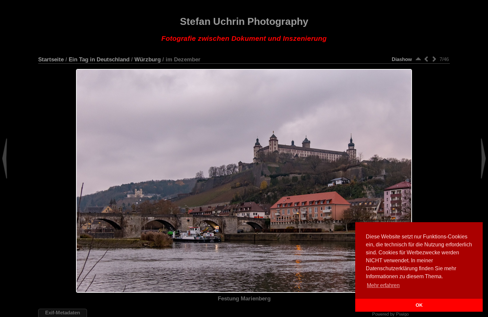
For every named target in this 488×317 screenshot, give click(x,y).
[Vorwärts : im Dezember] (434, 59)
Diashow (402, 59)
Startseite (51, 59)
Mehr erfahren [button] (383, 285)
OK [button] (419, 305)
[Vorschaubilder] (418, 59)
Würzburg (147, 59)
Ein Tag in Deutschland (99, 59)
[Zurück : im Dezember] (426, 59)
